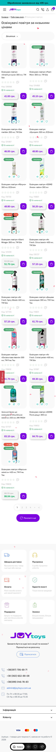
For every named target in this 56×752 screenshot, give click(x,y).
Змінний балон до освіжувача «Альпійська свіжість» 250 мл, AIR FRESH (13, 415)
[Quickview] (9, 64)
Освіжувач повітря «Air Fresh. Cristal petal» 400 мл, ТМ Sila (41, 357)
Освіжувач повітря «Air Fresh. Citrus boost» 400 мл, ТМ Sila (41, 242)
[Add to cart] (23, 96)
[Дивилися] (28, 747)
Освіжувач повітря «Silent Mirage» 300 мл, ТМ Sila (12, 240)
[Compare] (14, 64)
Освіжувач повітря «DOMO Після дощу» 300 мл (40, 413)
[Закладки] (35, 747)
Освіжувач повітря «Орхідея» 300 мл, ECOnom (41, 130)
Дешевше (11, 36)
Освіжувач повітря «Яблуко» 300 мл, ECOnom (13, 185)
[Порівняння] (42, 747)
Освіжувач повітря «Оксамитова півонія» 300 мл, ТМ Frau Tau (12, 357)
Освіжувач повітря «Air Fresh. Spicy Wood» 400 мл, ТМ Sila (13, 300)
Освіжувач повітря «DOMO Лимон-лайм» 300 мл (40, 185)
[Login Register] (47, 9)
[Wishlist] (19, 64)
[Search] (38, 9)
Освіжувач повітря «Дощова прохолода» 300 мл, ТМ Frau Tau (41, 300)
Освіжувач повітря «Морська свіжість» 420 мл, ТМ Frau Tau (13, 472)
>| (38, 507)
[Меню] (4, 9)
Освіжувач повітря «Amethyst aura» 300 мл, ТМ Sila (13, 75)
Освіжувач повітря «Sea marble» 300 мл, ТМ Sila (11, 130)
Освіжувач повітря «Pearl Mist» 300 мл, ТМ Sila (40, 73)
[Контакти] (42, 9)
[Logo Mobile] (15, 9)
